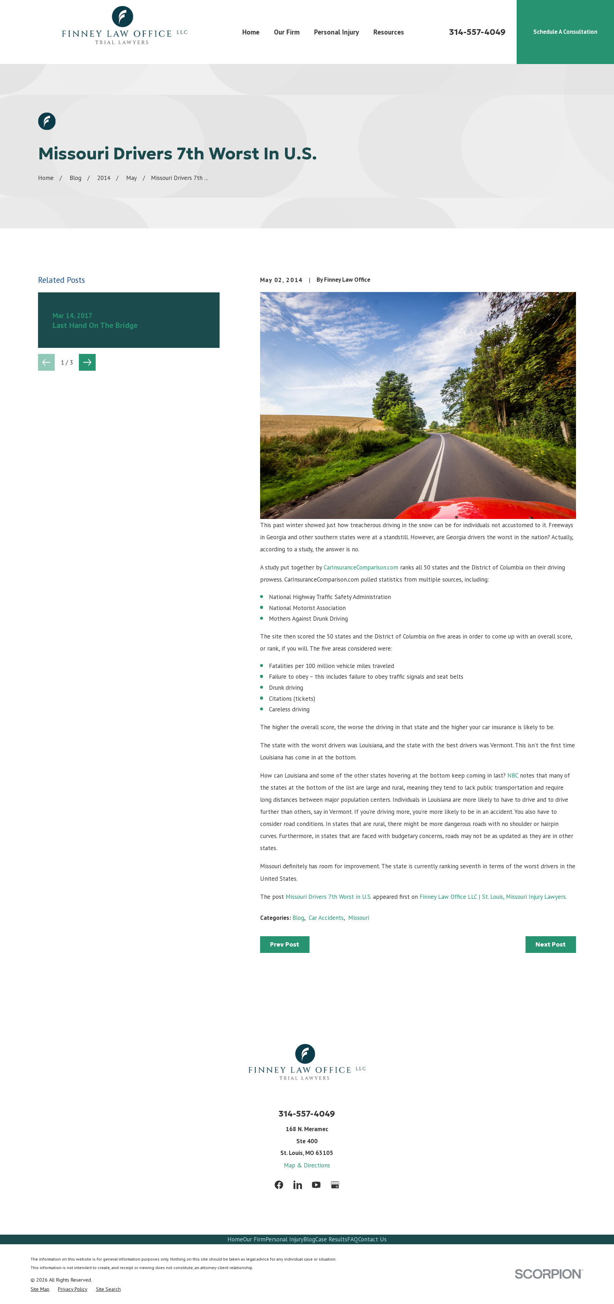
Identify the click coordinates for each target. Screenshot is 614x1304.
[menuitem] (40, 1289)
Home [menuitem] (250, 32)
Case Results (331, 1239)
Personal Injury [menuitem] (336, 32)
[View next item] (87, 362)
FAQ (352, 1239)
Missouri (358, 918)
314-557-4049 (477, 32)
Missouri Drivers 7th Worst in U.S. (328, 897)
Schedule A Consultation (565, 32)
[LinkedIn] (297, 1185)
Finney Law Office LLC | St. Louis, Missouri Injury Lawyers (493, 897)
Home (235, 1239)
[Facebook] (279, 1185)
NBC (512, 775)
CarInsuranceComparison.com (361, 567)
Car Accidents (326, 918)
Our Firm (254, 1239)
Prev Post (284, 944)
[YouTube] (316, 1185)
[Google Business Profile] (335, 1185)
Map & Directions (307, 1165)
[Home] (124, 32)
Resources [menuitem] (388, 32)
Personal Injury (284, 1239)
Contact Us (372, 1239)
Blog (298, 918)
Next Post (550, 944)
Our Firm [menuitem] (287, 32)
